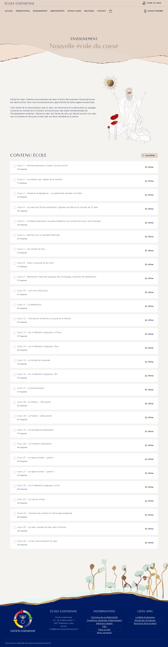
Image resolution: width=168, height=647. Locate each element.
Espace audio (74, 11)
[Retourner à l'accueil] (19, 3)
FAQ (104, 626)
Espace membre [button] (155, 11)
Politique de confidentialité (104, 617)
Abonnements (57, 11)
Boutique (89, 11)
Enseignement (40, 11)
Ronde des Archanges (145, 620)
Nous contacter (104, 632)
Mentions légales (104, 623)
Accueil (9, 11)
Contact (101, 11)
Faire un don (154, 3)
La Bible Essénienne (145, 617)
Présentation (23, 11)
